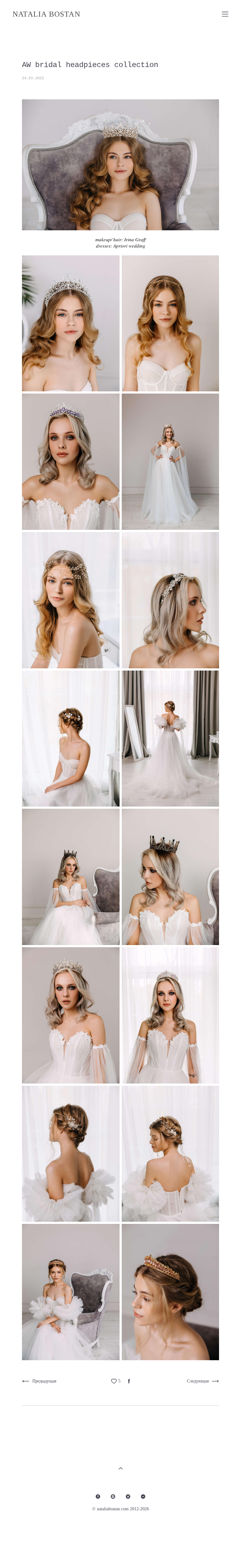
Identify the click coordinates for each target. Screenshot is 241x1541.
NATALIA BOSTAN (46, 14)
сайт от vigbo (215, 1526)
